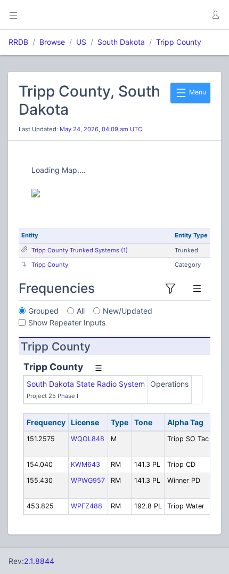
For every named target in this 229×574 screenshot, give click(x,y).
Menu (196, 92)
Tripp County (178, 41)
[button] (215, 15)
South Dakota (121, 41)
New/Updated (127, 310)
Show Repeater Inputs (66, 322)
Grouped (43, 310)
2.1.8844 (39, 560)
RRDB (18, 41)
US (81, 41)
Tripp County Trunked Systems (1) (79, 250)
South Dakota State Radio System (86, 383)
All (81, 310)
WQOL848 (87, 439)
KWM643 (85, 464)
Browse (52, 41)
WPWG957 (88, 480)
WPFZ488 (86, 506)
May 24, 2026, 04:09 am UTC (101, 129)
